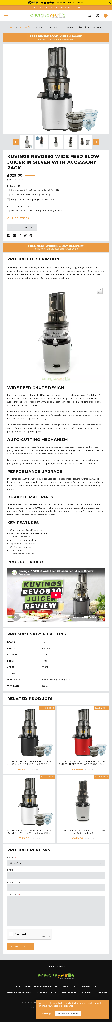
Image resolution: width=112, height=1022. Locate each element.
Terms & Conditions (18, 992)
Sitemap (102, 992)
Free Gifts (14, 186)
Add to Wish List (22, 227)
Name (10, 870)
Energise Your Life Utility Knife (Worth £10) (30, 195)
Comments (13, 894)
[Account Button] (97, 16)
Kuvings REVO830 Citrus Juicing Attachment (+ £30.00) (36, 211)
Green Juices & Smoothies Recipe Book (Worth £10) (35, 190)
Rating (11, 858)
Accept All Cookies (68, 1013)
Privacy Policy (46, 992)
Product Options (19, 207)
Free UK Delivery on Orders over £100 (56, 8)
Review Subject (17, 882)
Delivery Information (76, 992)
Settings (46, 1013)
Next (96, 142)
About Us (69, 986)
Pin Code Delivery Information (36, 986)
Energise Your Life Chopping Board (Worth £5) (32, 200)
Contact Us (88, 986)
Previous (16, 142)
